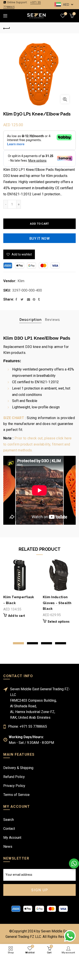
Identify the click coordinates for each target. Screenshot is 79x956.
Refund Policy (14, 777)
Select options (59, 621)
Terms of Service (16, 795)
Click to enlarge (65, 99)
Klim (21, 281)
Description (30, 319)
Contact (9, 829)
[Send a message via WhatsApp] (70, 936)
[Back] (6, 27)
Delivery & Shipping (18, 768)
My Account (12, 837)
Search (8, 820)
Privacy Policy (14, 786)
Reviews (52, 319)
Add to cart (39, 223)
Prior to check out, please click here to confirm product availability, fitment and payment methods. (37, 444)
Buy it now (39, 238)
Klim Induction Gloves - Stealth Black (57, 603)
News (7, 846)
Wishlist (65, 13)
